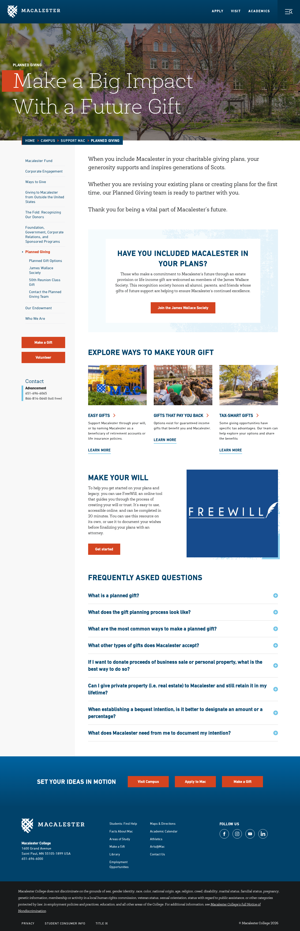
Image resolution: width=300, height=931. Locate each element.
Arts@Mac (157, 846)
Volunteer (43, 357)
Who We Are (35, 318)
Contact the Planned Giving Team (45, 294)
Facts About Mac (121, 831)
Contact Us (157, 854)
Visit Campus (148, 781)
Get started (104, 549)
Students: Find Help (123, 823)
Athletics (156, 839)
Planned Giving (37, 252)
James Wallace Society (41, 270)
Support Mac (73, 141)
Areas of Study (119, 839)
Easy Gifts (99, 415)
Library (114, 854)
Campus (48, 141)
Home (30, 141)
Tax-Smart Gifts (236, 415)
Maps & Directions (163, 823)
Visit (236, 11)
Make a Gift (43, 342)
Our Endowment (38, 308)
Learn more (165, 440)
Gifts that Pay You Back (179, 415)
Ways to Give (35, 182)
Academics (259, 11)
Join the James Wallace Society (183, 307)
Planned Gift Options (45, 260)
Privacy (28, 923)
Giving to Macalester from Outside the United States (44, 197)
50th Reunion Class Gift (44, 282)
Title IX (102, 923)
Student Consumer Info (65, 923)
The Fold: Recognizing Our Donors (43, 214)
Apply (218, 11)
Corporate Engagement (44, 171)
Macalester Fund (38, 160)
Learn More (99, 450)
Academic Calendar (164, 831)
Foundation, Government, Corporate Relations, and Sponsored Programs (44, 234)
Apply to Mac (195, 781)
